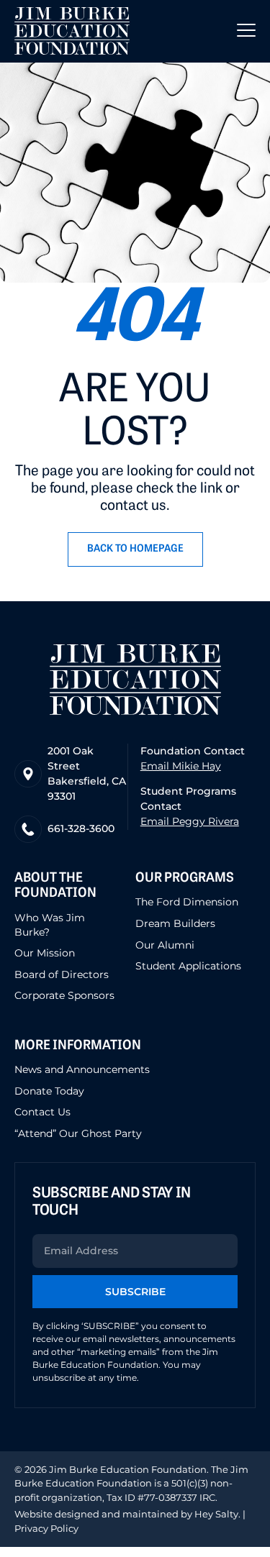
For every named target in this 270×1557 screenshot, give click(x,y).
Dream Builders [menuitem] (175, 923)
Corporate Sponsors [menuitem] (64, 995)
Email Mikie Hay (180, 765)
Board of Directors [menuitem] (61, 974)
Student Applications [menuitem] (188, 965)
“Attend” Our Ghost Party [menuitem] (78, 1133)
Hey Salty (215, 1514)
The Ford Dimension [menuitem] (186, 901)
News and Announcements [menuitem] (82, 1069)
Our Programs (184, 878)
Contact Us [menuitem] (42, 1111)
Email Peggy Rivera (189, 821)
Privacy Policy (46, 1528)
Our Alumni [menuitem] (164, 945)
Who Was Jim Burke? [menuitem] (49, 925)
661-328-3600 (81, 828)
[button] (246, 31)
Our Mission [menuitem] (44, 952)
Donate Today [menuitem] (49, 1091)
